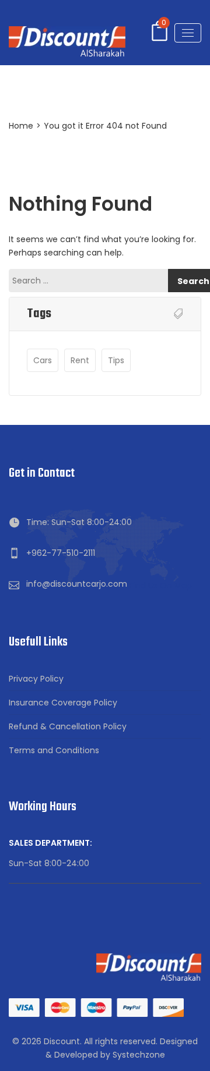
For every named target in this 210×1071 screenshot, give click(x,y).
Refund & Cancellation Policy (68, 726)
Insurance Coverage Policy (63, 702)
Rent (80, 360)
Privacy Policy (36, 679)
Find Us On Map (161, 585)
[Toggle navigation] (187, 32)
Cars (42, 360)
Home (21, 126)
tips (116, 360)
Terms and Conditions (54, 750)
